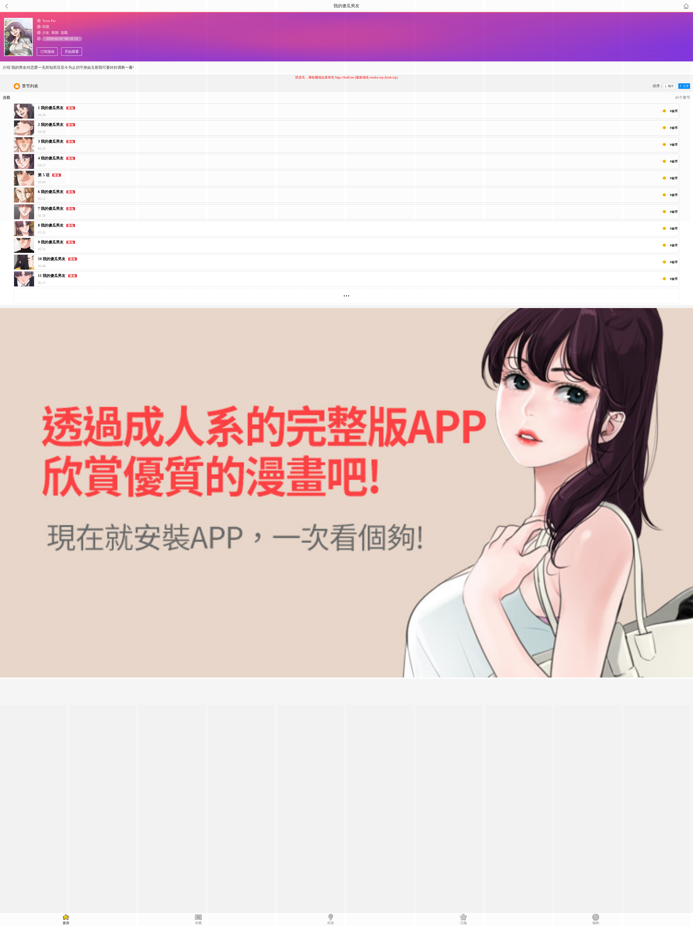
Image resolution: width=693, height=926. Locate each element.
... (346, 293)
